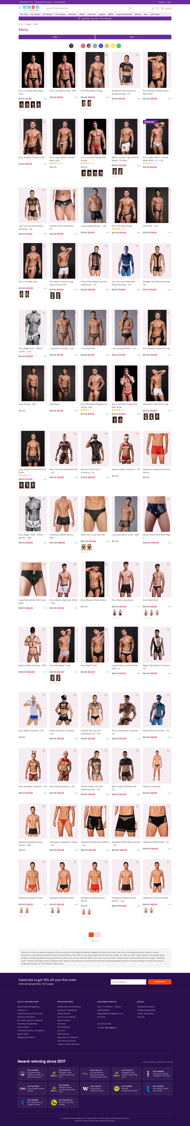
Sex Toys (24, 14)
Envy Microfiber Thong (91, 90)
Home (21, 24)
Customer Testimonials (67, 1010)
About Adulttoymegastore (28, 1007)
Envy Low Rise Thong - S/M (63, 90)
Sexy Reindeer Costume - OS (32, 786)
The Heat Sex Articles (66, 1041)
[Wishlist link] (158, 8)
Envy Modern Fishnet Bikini (94, 600)
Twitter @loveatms (145, 1013)
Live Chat (101, 1017)
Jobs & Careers (63, 1013)
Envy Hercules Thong (122, 226)
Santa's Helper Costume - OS (126, 469)
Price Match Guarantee (27, 1024)
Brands (138, 14)
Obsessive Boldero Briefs (31, 898)
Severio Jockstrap (151, 786)
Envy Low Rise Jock (28, 281)
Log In (169, 2)
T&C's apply (48, 984)
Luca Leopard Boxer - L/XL (94, 226)
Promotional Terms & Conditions (30, 1031)
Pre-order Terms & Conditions (30, 1020)
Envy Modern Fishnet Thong (156, 348)
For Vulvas (35, 14)
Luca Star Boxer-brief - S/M (125, 534)
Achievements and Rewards (69, 1007)
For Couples (60, 14)
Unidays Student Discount (68, 1044)
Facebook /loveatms (146, 1007)
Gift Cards (155, 14)
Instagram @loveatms (146, 1010)
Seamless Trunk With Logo (155, 404)
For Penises (47, 14)
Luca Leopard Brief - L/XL (124, 348)
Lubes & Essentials (124, 14)
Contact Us (22, 1010)
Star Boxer (55, 404)
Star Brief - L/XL (151, 226)
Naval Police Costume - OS (156, 730)
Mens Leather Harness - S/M (32, 665)
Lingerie (102, 14)
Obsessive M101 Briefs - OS (156, 842)
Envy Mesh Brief (150, 600)
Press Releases (63, 1027)
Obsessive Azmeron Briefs (155, 898)
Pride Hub (61, 1024)
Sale (145, 14)
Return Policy (22, 1034)
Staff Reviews (63, 1034)
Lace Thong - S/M (27, 404)
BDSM (110, 14)
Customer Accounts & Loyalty (30, 1013)
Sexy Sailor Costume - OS (31, 730)
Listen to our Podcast (66, 1017)
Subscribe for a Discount (67, 1037)
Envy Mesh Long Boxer (122, 600)
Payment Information (26, 1017)
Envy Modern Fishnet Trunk (32, 157)
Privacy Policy (23, 1027)
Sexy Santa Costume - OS (62, 786)
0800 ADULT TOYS (26, 2)
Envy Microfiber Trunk (60, 665)
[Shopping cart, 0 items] (162, 8)
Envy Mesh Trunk (89, 665)
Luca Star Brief (88, 348)
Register (162, 2)
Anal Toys (92, 14)
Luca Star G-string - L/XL (62, 348)
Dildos (81, 14)
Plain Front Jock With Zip (93, 534)
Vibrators (72, 14)
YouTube (141, 1017)
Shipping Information (26, 1037)
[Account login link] (153, 8)
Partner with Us (63, 1020)
